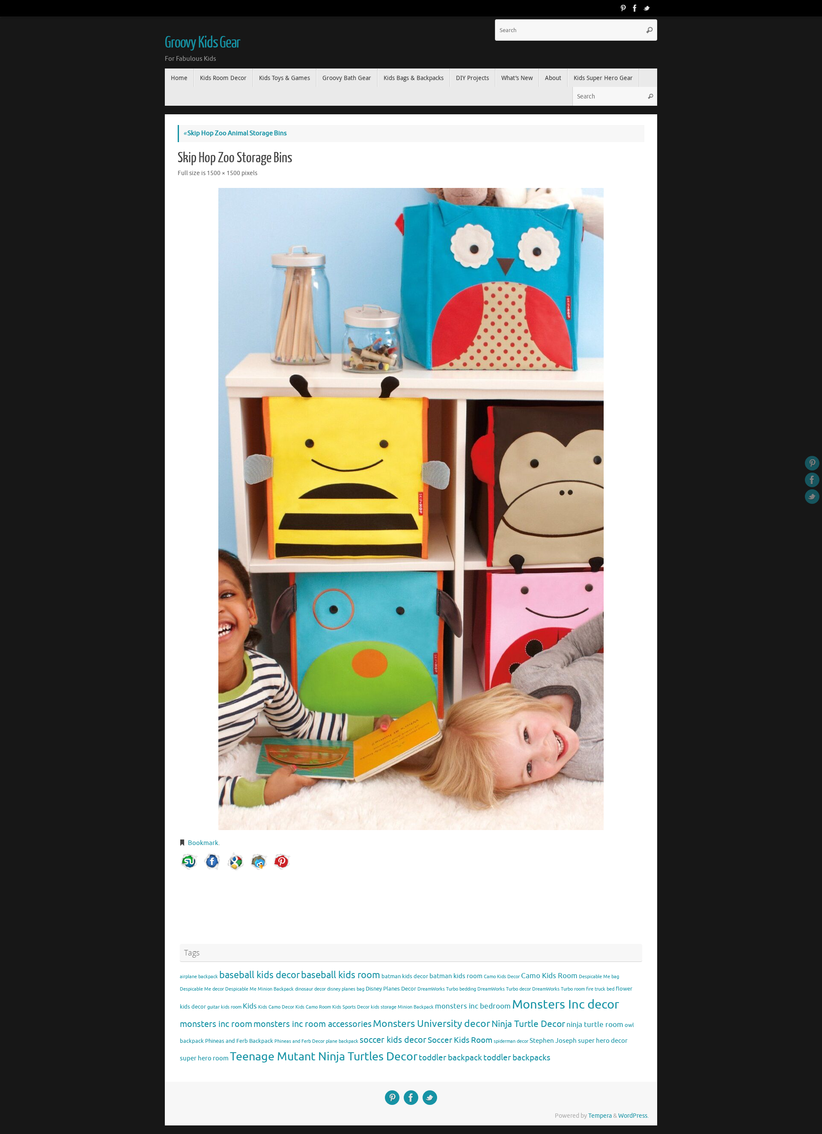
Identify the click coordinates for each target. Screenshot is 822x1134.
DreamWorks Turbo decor (504, 989)
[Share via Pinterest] (281, 862)
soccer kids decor (393, 1039)
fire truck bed (600, 989)
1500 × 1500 (223, 173)
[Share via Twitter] (258, 862)
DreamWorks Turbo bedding (446, 989)
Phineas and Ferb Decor (299, 1041)
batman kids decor (404, 976)
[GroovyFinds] (623, 8)
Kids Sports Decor (350, 1007)
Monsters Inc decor (565, 1004)
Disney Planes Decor (391, 988)
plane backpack (342, 1041)
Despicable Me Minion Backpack (259, 989)
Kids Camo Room (313, 1007)
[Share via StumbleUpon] (189, 862)
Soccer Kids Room (460, 1040)
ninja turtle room (594, 1024)
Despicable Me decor (202, 989)
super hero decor (603, 1040)
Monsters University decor (431, 1024)
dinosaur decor (310, 989)
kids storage (383, 1007)
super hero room (204, 1058)
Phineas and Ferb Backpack (239, 1041)
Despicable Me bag (599, 976)
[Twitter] (647, 8)
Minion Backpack (416, 1007)
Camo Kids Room (549, 975)
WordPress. (633, 1115)
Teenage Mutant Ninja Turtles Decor (323, 1056)
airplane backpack (199, 976)
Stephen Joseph (553, 1040)
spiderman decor (511, 1041)
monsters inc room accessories (312, 1024)
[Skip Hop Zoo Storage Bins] (411, 509)
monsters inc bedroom (473, 1006)
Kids (250, 1006)
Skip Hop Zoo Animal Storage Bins (235, 133)
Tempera (600, 1115)
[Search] (649, 30)
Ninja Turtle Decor (528, 1024)
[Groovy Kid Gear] (635, 8)
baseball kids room (340, 975)
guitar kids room (224, 1007)
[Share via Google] (235, 862)
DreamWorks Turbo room (558, 989)
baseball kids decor (259, 975)
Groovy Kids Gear (202, 42)
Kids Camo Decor (276, 1007)
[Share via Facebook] (212, 862)
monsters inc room (216, 1024)
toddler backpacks (516, 1057)
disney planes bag (345, 989)
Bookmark (203, 843)
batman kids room (455, 976)
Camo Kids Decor (502, 976)
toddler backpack (450, 1057)
